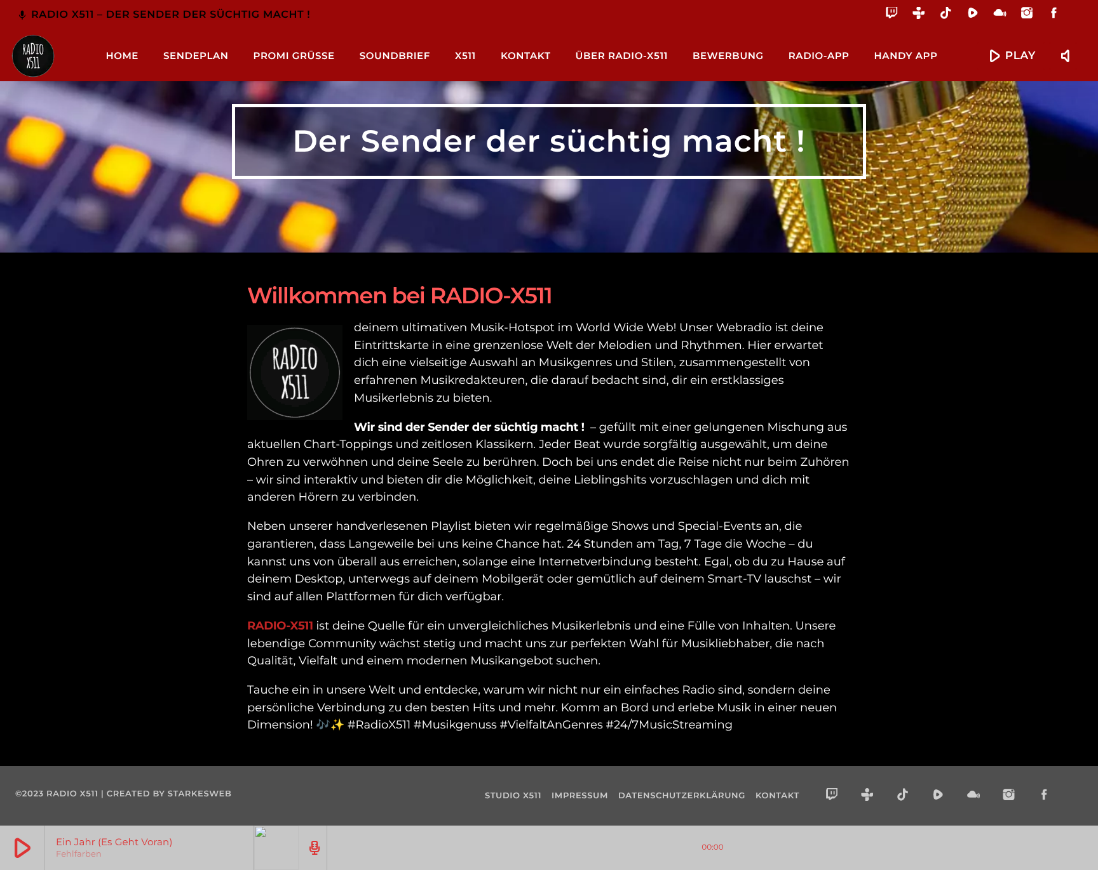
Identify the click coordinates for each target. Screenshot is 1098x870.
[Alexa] (1074, 21)
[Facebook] (1054, 15)
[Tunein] (919, 15)
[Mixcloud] (1000, 15)
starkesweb (200, 794)
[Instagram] (1027, 15)
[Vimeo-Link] (33, 56)
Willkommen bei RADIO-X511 (399, 295)
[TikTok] (946, 15)
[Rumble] (973, 15)
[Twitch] (892, 15)
